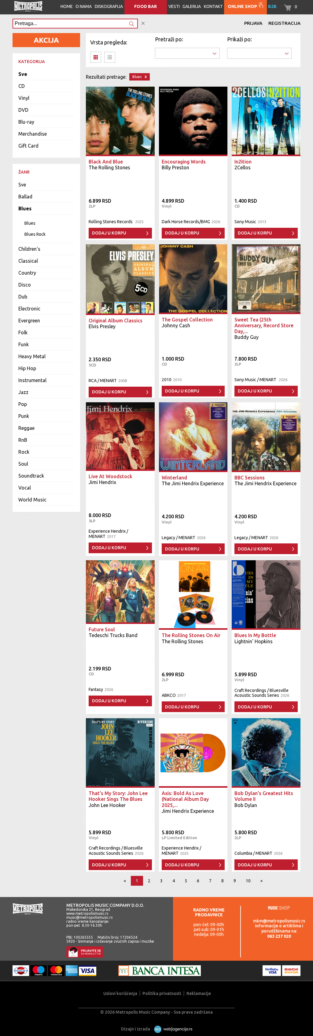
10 (248, 880)
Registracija (284, 23)
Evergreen (29, 320)
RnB (22, 440)
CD (21, 86)
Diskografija (109, 6)
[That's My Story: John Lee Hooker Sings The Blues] (120, 753)
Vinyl (23, 98)
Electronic (29, 308)
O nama (83, 6)
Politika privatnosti (161, 993)
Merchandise (32, 134)
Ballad (25, 196)
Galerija (191, 6)
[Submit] (131, 24)
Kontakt (213, 6)
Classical (28, 261)
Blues (24, 208)
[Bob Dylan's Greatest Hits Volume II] (266, 753)
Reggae (26, 428)
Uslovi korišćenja (120, 993)
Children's (29, 249)
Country (27, 273)
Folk (23, 332)
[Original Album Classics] (120, 279)
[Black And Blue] (120, 121)
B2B (272, 6)
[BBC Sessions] (266, 437)
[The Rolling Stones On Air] (193, 595)
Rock (23, 452)
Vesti (174, 6)
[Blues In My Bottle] (266, 595)
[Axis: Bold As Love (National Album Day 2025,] (193, 753)
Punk (23, 416)
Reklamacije (198, 993)
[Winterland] (193, 437)
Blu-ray (26, 122)
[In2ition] (266, 121)
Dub (22, 296)
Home (67, 6)
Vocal (24, 487)
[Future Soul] (120, 592)
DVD (23, 110)
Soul (23, 464)
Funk (23, 344)
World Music (32, 499)
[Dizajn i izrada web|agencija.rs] (171, 1029)
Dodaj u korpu (109, 233)
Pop (22, 404)
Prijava (253, 23)
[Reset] (143, 23)
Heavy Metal (32, 356)
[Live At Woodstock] (120, 436)
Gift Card (28, 145)
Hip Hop (27, 368)
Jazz (23, 392)
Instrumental (32, 380)
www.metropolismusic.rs (87, 913)
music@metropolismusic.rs (89, 917)
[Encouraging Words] (193, 121)
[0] (287, 9)
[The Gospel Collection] (193, 279)
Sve (22, 74)
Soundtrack (31, 476)
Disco (24, 284)
